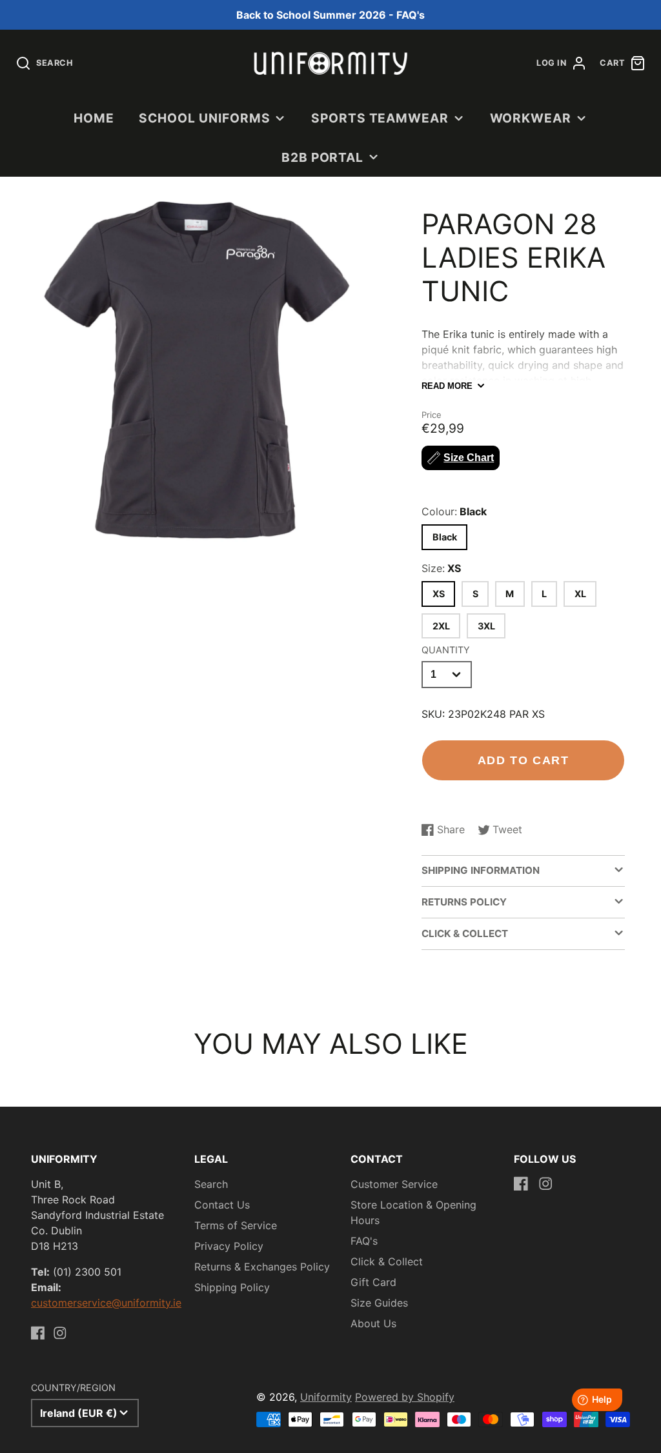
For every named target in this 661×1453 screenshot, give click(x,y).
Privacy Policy (228, 1246)
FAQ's (364, 1240)
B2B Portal (322, 157)
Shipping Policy (232, 1287)
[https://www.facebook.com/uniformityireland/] (38, 1333)
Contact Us (222, 1204)
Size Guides (379, 1302)
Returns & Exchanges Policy (262, 1266)
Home (94, 118)
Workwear (531, 118)
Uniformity (326, 1396)
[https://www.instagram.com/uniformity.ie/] (60, 1333)
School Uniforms (204, 118)
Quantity (446, 649)
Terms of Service (235, 1225)
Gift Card (373, 1282)
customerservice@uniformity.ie (106, 1302)
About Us (373, 1323)
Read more (447, 386)
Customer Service (394, 1184)
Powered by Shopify (404, 1396)
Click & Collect (387, 1261)
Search (211, 1184)
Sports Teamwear (380, 118)
